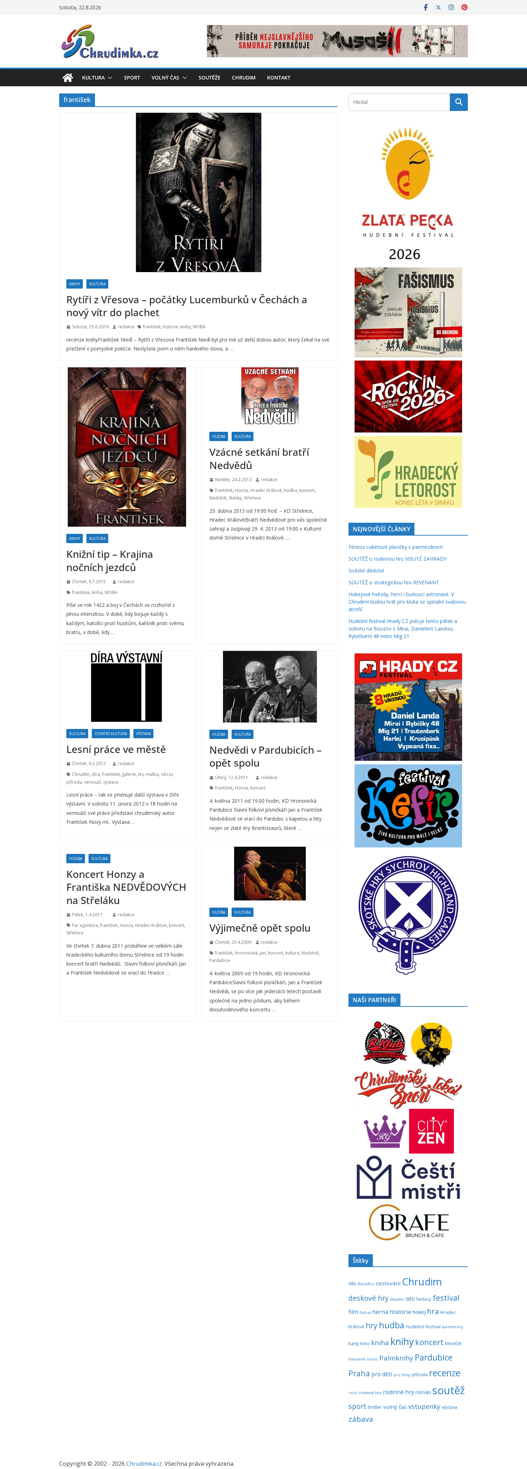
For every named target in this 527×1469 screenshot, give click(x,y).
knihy (185, 327)
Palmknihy (396, 1358)
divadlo (397, 1299)
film (353, 1312)
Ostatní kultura (111, 733)
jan (263, 953)
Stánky (235, 498)
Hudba (218, 436)
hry (372, 1325)
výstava (110, 782)
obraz (167, 774)
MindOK (453, 1343)
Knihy (74, 283)
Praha (359, 1373)
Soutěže (209, 77)
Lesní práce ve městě (116, 749)
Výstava (143, 733)
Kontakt (278, 77)
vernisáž (92, 782)
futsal (365, 1312)
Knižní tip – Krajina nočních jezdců (109, 560)
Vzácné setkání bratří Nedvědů (259, 458)
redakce (126, 327)
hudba (290, 490)
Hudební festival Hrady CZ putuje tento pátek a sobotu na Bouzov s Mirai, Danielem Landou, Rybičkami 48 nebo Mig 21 (402, 628)
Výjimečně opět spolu (259, 927)
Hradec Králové (266, 490)
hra (433, 1311)
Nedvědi (218, 498)
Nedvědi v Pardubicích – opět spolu (265, 756)
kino (365, 1343)
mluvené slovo (363, 1359)
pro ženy (402, 1374)
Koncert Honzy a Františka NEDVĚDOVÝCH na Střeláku (126, 887)
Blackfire (366, 1283)
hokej (419, 1311)
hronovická (246, 953)
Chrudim (244, 77)
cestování (388, 1283)
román (423, 1392)
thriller (375, 1407)
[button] (109, 78)
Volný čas (165, 77)
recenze (444, 1373)
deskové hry (368, 1298)
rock (352, 1392)
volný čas (395, 1406)
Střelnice (252, 498)
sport (357, 1406)
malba (152, 774)
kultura (292, 953)
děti (410, 1298)
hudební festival (423, 1326)
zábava (360, 1419)
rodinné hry (398, 1392)
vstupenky (424, 1406)
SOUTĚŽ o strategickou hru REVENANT (393, 582)
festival (446, 1297)
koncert (307, 490)
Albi (352, 1283)
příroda (74, 782)
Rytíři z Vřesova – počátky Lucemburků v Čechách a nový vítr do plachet (186, 306)
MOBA (199, 327)
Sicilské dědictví (366, 570)
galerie (129, 774)
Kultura (93, 77)
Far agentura (85, 925)
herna (380, 1312)
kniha (97, 592)
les (141, 774)
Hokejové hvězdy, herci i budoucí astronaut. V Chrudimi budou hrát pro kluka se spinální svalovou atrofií (407, 602)
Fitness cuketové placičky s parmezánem (395, 546)
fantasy (423, 1299)
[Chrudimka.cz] (67, 77)
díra (96, 774)
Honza (241, 490)
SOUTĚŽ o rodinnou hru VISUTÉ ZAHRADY (397, 558)
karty (353, 1343)
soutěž (448, 1390)
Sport (132, 77)
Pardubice (219, 960)
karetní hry (452, 1326)
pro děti (381, 1374)
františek (152, 327)
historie (170, 327)
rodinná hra (370, 1392)
